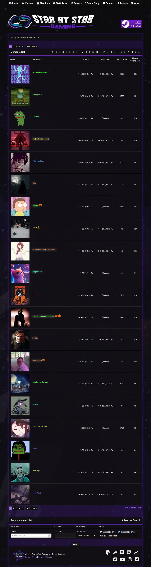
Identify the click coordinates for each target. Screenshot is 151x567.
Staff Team (61, 3)
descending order (128, 532)
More (134, 3)
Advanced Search (131, 520)
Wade (34, 449)
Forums (29, 3)
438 (28, 46)
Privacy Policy (31, 557)
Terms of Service (45, 557)
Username (14, 527)
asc (138, 61)
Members (44, 3)
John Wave (36, 493)
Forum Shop (92, 3)
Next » (34, 46)
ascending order (109, 532)
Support (109, 3)
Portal (15, 3)
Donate (124, 3)
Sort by (102, 527)
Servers (77, 3)
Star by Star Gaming (18, 37)
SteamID (57, 527)
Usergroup (80, 527)
